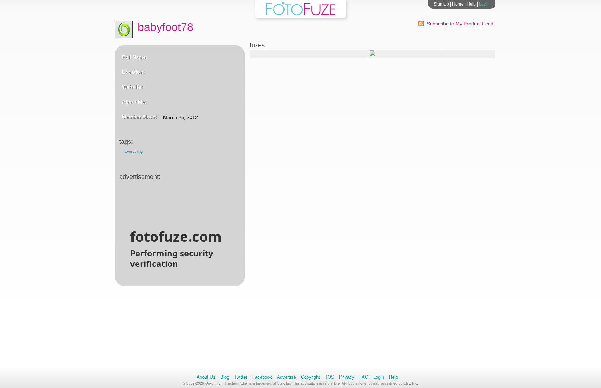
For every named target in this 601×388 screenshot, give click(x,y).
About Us (206, 377)
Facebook (262, 377)
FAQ (363, 377)
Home (458, 4)
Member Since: (139, 116)
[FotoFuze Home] (300, 13)
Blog (224, 377)
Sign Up (441, 4)
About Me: (134, 102)
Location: (133, 72)
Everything (134, 151)
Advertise (286, 377)
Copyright (310, 377)
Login (484, 4)
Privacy (346, 377)
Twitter (240, 377)
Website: (132, 87)
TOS (329, 377)
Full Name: (134, 57)
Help (471, 4)
